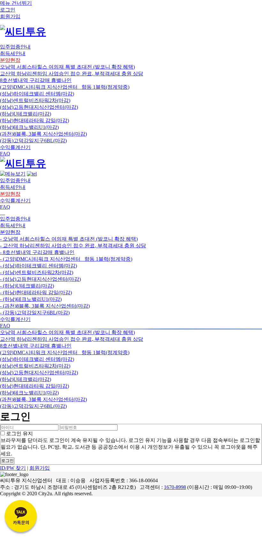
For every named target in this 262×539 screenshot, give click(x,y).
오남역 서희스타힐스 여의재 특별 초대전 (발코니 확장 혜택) (67, 67)
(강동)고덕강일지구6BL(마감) (33, 140)
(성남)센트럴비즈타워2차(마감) (35, 100)
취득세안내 (13, 225)
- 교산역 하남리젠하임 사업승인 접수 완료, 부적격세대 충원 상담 (73, 245)
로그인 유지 (19, 433)
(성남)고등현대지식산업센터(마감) (39, 107)
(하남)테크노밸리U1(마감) (29, 127)
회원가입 (39, 468)
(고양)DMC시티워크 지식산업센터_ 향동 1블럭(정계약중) (64, 87)
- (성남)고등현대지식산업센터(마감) (40, 279)
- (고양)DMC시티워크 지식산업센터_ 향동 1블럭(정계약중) (66, 259)
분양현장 (10, 232)
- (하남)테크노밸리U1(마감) (31, 299)
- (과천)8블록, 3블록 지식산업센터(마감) (45, 306)
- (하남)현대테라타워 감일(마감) (36, 292)
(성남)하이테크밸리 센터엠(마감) (37, 93)
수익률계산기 (15, 319)
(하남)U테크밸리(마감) (25, 113)
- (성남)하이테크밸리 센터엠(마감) (38, 265)
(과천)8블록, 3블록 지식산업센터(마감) (43, 134)
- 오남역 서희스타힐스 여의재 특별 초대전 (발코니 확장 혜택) (69, 239)
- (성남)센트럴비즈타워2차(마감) (36, 272)
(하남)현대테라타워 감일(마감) (34, 120)
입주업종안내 (15, 218)
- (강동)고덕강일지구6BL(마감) (35, 312)
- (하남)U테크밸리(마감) (27, 285)
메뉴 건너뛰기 (16, 3)
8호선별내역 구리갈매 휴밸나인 (36, 80)
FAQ (5, 325)
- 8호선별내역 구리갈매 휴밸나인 (37, 252)
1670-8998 (175, 487)
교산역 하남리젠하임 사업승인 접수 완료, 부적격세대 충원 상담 (71, 73)
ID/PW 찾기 (13, 468)
